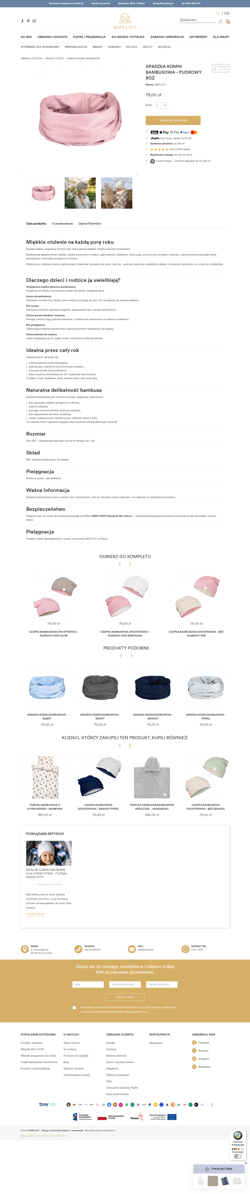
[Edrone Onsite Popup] (125, 597)
